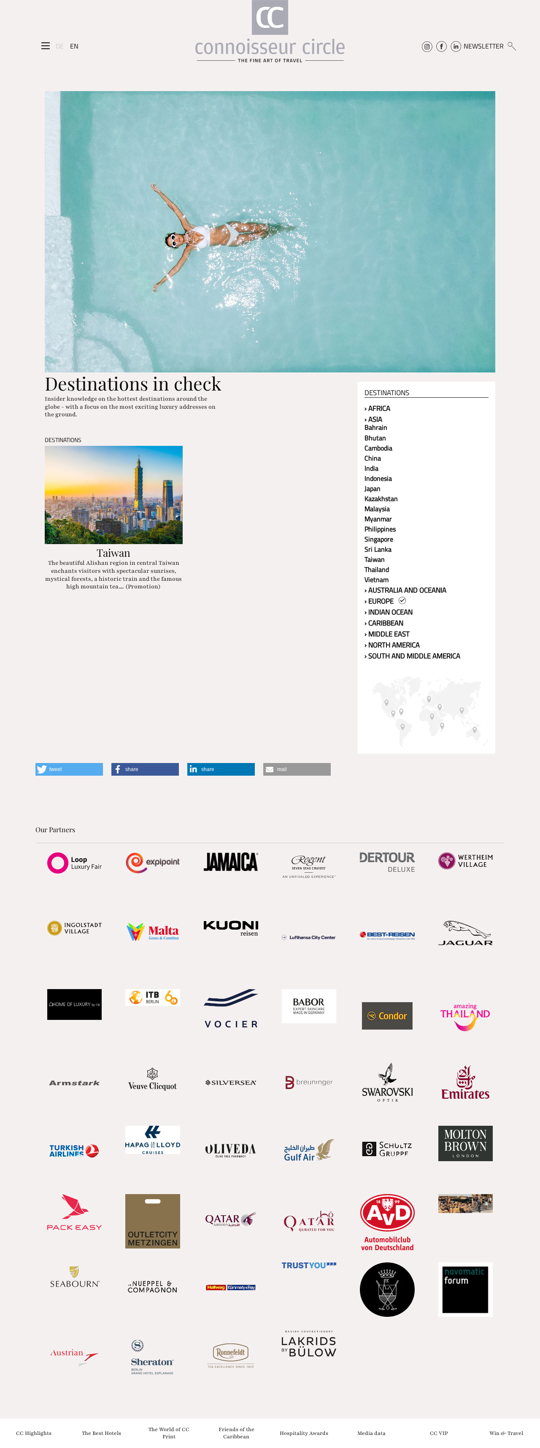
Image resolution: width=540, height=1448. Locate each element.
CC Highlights (33, 1432)
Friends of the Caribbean (236, 1433)
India (371, 468)
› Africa (377, 408)
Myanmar (378, 519)
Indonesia (378, 478)
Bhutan (375, 438)
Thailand (376, 569)
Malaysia (377, 509)
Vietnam (376, 579)
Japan (372, 488)
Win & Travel (506, 1432)
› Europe (381, 601)
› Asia (373, 419)
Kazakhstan (381, 498)
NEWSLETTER (484, 46)
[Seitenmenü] (45, 46)
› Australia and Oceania (405, 590)
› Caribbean (383, 622)
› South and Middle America (412, 655)
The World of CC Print (168, 1433)
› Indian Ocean (388, 612)
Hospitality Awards (304, 1432)
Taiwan (374, 559)
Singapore (378, 539)
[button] (69, 769)
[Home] (270, 35)
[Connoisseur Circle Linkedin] (455, 46)
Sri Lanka (378, 549)
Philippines (380, 529)
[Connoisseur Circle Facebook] (441, 46)
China (372, 458)
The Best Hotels (101, 1432)
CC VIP (439, 1432)
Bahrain (375, 427)
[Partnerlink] (74, 863)
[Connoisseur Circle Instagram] (427, 46)
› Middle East (387, 633)
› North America (392, 644)
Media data (371, 1432)
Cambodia (378, 448)
